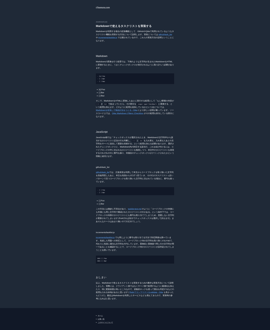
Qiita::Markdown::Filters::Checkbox (127, 113)
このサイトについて (105, 322)
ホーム (100, 315)
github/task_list (165, 34)
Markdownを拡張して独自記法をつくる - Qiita (116, 110)
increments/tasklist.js (107, 37)
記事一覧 (101, 319)
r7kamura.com (103, 7)
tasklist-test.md (134, 209)
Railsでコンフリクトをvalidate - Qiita (146, 292)
